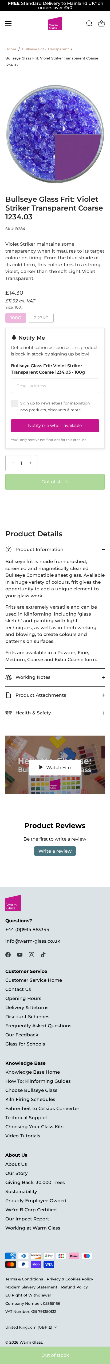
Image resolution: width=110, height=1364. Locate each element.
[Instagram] (31, 954)
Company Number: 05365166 (32, 1303)
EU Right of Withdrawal (28, 1295)
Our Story (16, 1173)
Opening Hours (23, 998)
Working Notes (32, 677)
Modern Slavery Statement (31, 1287)
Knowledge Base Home (32, 1072)
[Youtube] (19, 954)
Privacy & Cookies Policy (70, 1279)
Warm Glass (30, 1342)
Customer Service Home (33, 980)
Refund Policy (74, 1287)
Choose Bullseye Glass (31, 1090)
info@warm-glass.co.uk (32, 941)
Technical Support (26, 1117)
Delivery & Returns (27, 1007)
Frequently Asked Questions (38, 1025)
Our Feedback (21, 1034)
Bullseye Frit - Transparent (45, 49)
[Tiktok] (43, 954)
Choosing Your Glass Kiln (34, 1126)
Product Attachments (40, 695)
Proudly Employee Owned (35, 1200)
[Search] (89, 24)
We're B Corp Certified (31, 1209)
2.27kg (41, 317)
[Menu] (8, 23)
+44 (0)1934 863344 (27, 929)
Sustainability (21, 1191)
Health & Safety (32, 712)
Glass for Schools (25, 1044)
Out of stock (55, 1355)
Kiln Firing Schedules (30, 1099)
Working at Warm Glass (32, 1228)
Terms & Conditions (24, 1279)
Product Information (35, 549)
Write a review (55, 851)
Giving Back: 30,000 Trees (35, 1182)
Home (10, 49)
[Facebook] (8, 954)
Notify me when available (55, 425)
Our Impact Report (27, 1218)
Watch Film (59, 767)
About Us (16, 1164)
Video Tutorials (22, 1135)
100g (15, 317)
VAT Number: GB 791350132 (30, 1311)
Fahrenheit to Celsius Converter (42, 1108)
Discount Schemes (27, 1016)
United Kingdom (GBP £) (28, 1327)
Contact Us (18, 989)
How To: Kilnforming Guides (38, 1081)
